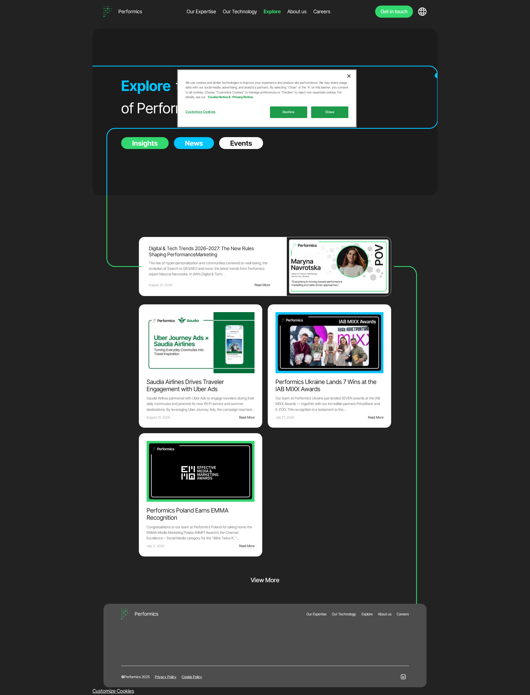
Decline (289, 112)
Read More (262, 285)
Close (329, 112)
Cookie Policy (192, 677)
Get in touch (394, 11)
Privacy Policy (165, 677)
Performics (130, 11)
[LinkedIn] (403, 676)
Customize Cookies (113, 691)
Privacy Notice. (243, 97)
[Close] (349, 76)
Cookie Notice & (219, 97)
